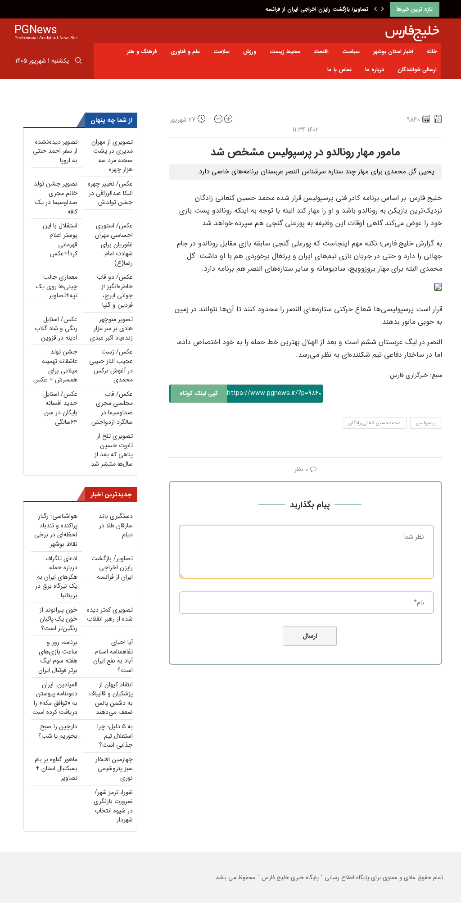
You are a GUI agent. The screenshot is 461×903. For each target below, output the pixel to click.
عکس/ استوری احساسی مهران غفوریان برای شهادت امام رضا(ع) (114, 244)
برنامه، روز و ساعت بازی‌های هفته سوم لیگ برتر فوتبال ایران (57, 656)
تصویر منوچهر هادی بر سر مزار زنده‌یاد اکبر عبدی (111, 328)
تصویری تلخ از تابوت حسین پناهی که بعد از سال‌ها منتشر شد (112, 450)
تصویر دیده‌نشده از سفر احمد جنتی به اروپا (55, 151)
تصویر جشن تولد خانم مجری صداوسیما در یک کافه (55, 198)
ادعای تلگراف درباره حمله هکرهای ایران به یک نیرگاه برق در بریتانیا (56, 577)
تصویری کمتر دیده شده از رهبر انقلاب (110, 614)
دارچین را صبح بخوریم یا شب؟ (57, 731)
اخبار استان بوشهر (393, 51)
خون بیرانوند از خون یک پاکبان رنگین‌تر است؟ (58, 619)
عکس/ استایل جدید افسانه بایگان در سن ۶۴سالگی (60, 408)
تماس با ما (339, 69)
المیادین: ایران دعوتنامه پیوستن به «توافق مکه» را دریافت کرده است (54, 698)
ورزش (249, 51)
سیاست (351, 51)
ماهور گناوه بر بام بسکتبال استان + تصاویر (56, 768)
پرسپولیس (426, 423)
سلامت (221, 51)
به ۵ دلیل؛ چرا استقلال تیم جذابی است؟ (115, 735)
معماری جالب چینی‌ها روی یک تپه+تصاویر (56, 286)
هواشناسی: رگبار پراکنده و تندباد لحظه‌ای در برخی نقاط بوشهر (55, 530)
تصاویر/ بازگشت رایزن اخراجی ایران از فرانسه (316, 9)
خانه (432, 51)
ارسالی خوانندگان (417, 69)
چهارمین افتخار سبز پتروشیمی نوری (114, 768)
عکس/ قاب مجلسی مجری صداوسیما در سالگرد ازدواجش (112, 408)
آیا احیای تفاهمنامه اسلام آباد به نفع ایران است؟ (113, 656)
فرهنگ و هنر (142, 51)
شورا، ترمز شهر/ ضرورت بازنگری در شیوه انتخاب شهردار (113, 806)
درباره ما (374, 69)
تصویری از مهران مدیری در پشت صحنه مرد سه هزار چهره (112, 156)
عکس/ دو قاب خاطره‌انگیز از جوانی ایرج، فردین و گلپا (115, 291)
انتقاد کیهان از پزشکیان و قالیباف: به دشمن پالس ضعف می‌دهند (110, 698)
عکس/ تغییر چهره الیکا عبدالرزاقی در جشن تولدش (110, 193)
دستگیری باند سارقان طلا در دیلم (116, 525)
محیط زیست (285, 51)
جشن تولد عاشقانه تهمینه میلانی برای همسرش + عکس (55, 366)
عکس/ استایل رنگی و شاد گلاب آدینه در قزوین (56, 328)
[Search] (78, 62)
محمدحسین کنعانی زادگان (374, 423)
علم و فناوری (185, 51)
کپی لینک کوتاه (199, 393)
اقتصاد (321, 51)
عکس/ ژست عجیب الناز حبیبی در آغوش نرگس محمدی (111, 366)
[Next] (382, 9)
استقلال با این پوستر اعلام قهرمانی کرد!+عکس (60, 240)
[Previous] (375, 9)
